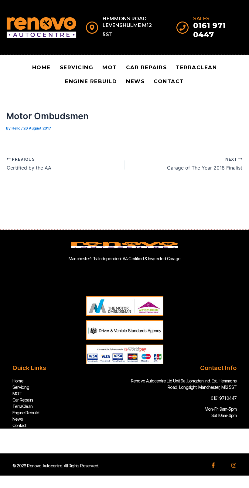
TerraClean (196, 67)
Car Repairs (146, 67)
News (135, 81)
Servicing (77, 67)
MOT (109, 67)
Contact (169, 81)
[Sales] (182, 28)
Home (41, 67)
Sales (201, 19)
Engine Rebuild (91, 81)
